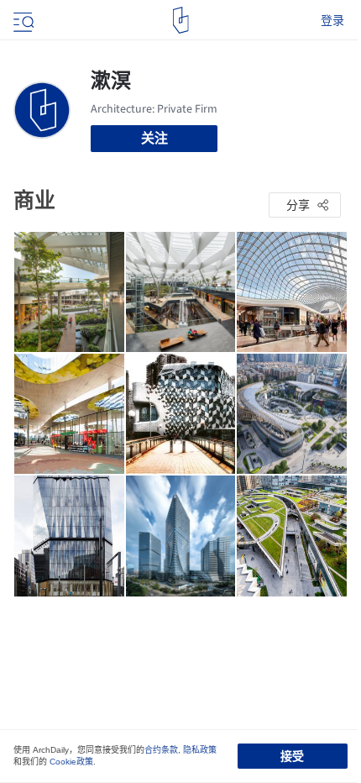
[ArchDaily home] (181, 20)
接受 (292, 756)
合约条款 (161, 749)
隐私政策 (200, 749)
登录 (332, 20)
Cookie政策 (71, 761)
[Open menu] (22, 20)
